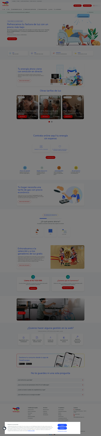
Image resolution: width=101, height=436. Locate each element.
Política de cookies (31, 430)
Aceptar (62, 425)
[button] (4, 428)
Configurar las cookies (62, 431)
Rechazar (62, 428)
